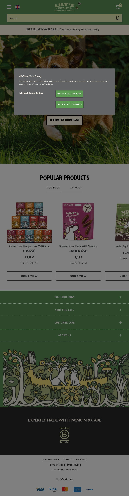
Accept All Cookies (69, 104)
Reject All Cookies (69, 94)
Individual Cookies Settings (31, 93)
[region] (64, 91)
